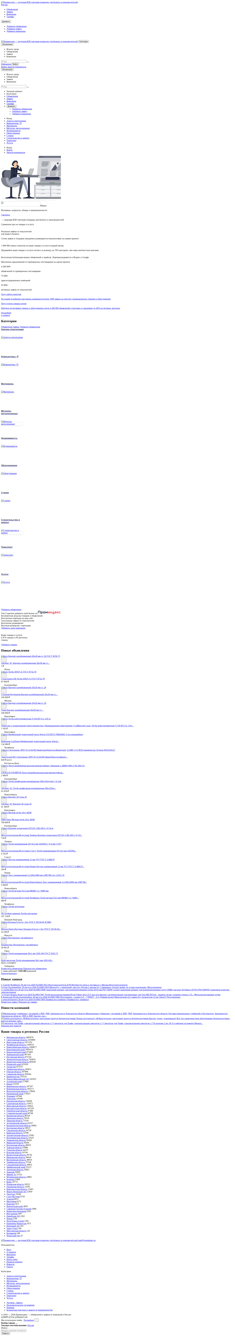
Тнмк (4, 710)
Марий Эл (12, 1174)
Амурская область (15, 1169)
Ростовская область (16, 1057)
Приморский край (15, 1094)
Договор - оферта (15, 1302)
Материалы (12, 126)
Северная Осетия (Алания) (19, 1209)
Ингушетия (12, 1214)
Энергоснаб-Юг (8, 757)
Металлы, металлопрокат (18, 128)
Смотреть (5, 215)
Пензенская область (16, 1101)
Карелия (11, 1204)
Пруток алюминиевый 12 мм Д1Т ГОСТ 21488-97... (60, 866)
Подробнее (29, 1320)
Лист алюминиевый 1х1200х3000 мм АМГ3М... (65, 882)
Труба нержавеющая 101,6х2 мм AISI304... (56, 851)
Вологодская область (17, 1155)
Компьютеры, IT (14, 123)
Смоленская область (16, 1130)
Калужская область (16, 1128)
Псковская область (15, 1184)
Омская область (14, 1071)
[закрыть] (36, 1320)
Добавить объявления (30, 327)
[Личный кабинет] (4, 39)
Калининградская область (19, 1125)
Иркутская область (15, 1042)
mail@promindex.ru (87, 1240)
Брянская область (15, 1133)
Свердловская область (17, 1040)
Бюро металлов (8, 960)
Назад (9, 118)
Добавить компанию (16, 31)
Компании (11, 14)
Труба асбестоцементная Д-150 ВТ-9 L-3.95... (113, 726)
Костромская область (17, 1160)
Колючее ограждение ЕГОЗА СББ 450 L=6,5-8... (60, 835)
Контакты (11, 1254)
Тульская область (15, 1150)
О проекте (11, 1252)
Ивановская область (16, 1157)
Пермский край (14, 1064)
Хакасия (11, 1172)
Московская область (16, 1037)
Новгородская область (17, 1189)
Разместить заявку (9, 1002)
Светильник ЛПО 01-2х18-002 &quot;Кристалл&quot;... (42, 757)
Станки (10, 135)
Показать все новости (11, 1026)
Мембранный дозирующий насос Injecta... (39, 741)
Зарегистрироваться (17, 67)
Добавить (6, 22)
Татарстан (11, 1067)
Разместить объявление (12, 968)
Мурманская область (16, 1177)
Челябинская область (17, 1045)
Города (10, 1267)
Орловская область (16, 1187)
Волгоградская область (17, 1091)
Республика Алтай (15, 1221)
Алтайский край (14, 1081)
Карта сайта (12, 1259)
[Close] (16, 1323)
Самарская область (15, 1074)
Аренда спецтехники (16, 121)
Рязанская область (15, 1143)
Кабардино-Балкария (17, 1211)
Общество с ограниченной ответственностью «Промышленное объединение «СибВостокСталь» (46, 726)
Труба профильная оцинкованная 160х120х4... (34, 788)
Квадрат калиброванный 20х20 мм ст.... (39, 694)
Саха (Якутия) (13, 1196)
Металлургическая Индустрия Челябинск (20, 898)
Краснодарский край (16, 1052)
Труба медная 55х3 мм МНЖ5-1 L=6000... (59, 898)
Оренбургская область (17, 1111)
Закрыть (5, 1333)
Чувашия (11, 1096)
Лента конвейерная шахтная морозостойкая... (43, 772)
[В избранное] (4, 659)
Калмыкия (12, 1233)
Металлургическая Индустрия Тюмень (19, 835)
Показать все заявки (27, 1002)
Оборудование (13, 133)
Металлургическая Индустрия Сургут (19, 851)
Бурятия (11, 1179)
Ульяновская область (16, 1140)
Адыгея (10, 1199)
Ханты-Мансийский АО (18, 1079)
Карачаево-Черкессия (17, 1223)
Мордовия (12, 1201)
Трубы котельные (29, 913)
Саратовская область (16, 1103)
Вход (9, 1249)
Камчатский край (15, 1206)
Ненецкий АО (13, 1226)
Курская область (14, 1152)
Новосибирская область (18, 1047)
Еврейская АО (13, 1216)
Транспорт (11, 140)
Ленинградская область (18, 1059)
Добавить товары (9, 644)
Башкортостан (13, 1076)
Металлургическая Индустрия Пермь (18, 866)
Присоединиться (9, 973)
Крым (10, 1084)
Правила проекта (14, 1262)
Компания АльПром (10, 741)
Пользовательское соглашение (21, 1305)
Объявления (12, 9)
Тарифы (10, 17)
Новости (11, 1264)
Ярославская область (16, 1106)
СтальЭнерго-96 (9, 679)
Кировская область (16, 1116)
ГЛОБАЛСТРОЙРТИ (11, 772)
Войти (15, 64)
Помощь (10, 1307)
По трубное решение (11, 913)
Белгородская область (17, 1108)
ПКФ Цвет (6, 819)
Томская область (14, 1147)
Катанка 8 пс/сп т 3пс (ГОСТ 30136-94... (42, 929)
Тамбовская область (16, 1162)
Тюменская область (16, 1069)
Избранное (6, 64)
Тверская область (15, 1120)
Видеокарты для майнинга (25, 945)
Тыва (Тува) (12, 1228)
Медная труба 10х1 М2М (23, 819)
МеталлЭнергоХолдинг (12, 929)
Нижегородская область (18, 1062)
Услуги (10, 143)
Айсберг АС (7, 663)
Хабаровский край (15, 1054)
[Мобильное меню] (9, 39)
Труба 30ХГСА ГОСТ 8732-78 (31, 679)
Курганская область (16, 1145)
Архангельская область (18, 1135)
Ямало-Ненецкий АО (17, 1191)
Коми (9, 1182)
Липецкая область (15, 1118)
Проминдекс (7, 945)
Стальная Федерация (11, 694)
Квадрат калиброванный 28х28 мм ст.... (31, 663)
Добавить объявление (17, 26)
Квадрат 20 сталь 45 (22, 804)
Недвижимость (14, 131)
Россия (4, 5)
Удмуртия (11, 1098)
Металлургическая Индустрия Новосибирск (22, 882)
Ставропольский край (17, 1113)
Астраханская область (17, 1123)
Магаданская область (17, 1231)
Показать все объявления (35, 968)
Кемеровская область (17, 1086)
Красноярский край (16, 1049)
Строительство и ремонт (18, 138)
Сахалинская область (17, 1165)
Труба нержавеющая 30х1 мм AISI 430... (34, 960)
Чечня (10, 1218)
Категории (83, 42)
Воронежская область (17, 1089)
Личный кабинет (14, 91)
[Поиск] (28, 87)
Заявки (10, 12)
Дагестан (11, 1194)
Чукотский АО (14, 1236)
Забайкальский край (16, 1167)
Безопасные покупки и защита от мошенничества (30, 1310)
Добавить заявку (14, 29)
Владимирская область (17, 1138)
